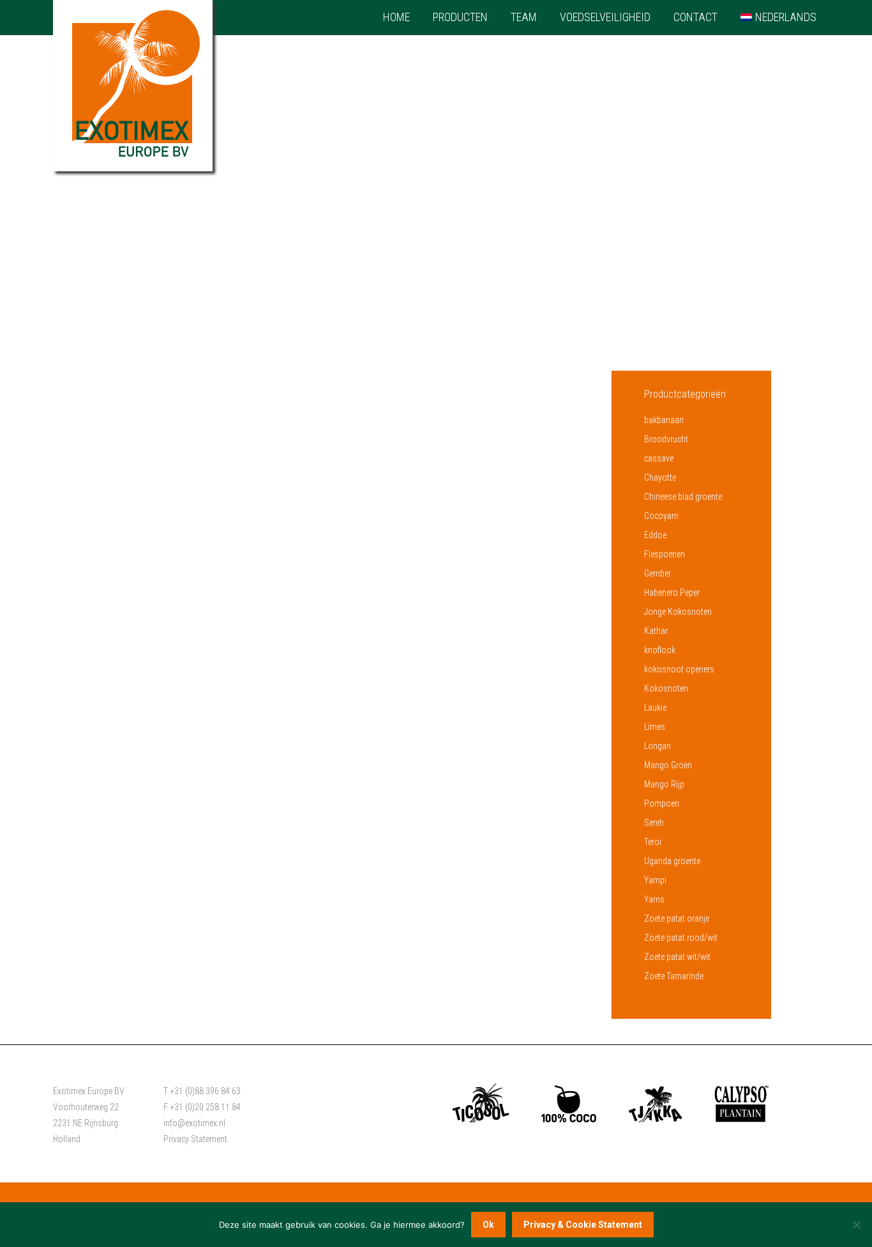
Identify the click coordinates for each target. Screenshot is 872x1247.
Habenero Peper (672, 592)
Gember (657, 573)
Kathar (656, 631)
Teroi (652, 842)
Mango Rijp (664, 784)
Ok (488, 1225)
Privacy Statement (195, 1139)
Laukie (655, 707)
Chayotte (660, 477)
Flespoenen (664, 554)
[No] (856, 1224)
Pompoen (661, 803)
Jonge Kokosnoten (678, 612)
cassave (658, 458)
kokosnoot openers (679, 669)
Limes (654, 727)
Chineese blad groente (683, 497)
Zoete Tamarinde (673, 976)
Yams (654, 899)
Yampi (655, 880)
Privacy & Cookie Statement (582, 1225)
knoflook (659, 650)
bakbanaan (664, 420)
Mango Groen (668, 765)
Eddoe (655, 535)
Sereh (654, 822)
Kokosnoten (666, 688)
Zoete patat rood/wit (681, 938)
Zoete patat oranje (676, 918)
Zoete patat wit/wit (677, 957)
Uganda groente (672, 861)
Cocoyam (661, 516)
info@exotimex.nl (194, 1123)
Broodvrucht (666, 439)
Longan (657, 746)
